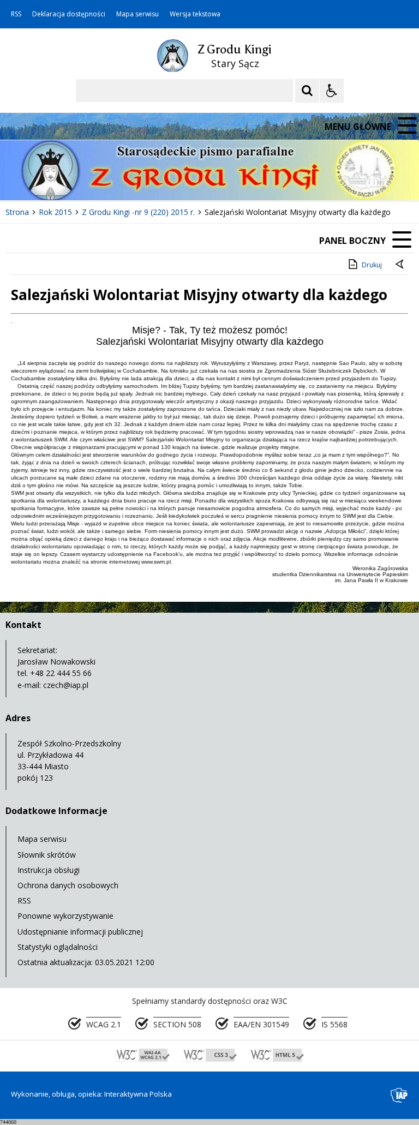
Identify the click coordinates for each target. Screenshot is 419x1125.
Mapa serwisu (137, 14)
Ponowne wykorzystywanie (65, 916)
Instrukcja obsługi (48, 870)
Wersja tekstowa (195, 14)
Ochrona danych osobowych (67, 885)
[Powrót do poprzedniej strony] (400, 265)
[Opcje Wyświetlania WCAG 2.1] (332, 91)
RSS (16, 14)
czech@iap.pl (65, 685)
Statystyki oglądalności (57, 947)
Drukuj (372, 265)
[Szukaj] (307, 91)
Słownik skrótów (46, 854)
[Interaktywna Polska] (399, 1095)
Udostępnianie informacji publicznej (80, 931)
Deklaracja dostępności (68, 14)
